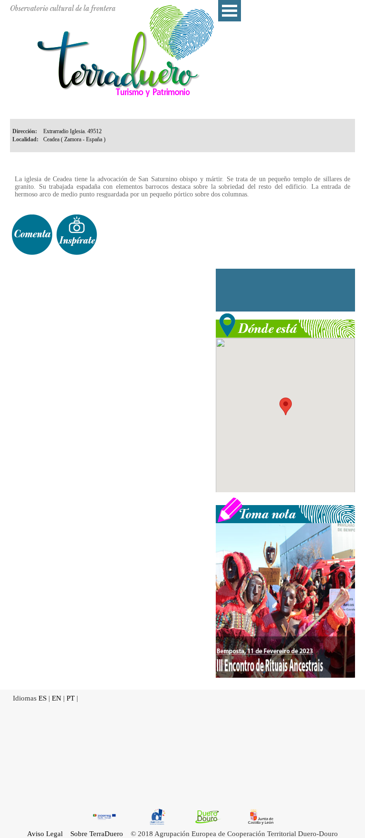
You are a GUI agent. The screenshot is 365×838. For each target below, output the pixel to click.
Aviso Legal (45, 834)
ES (42, 698)
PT (71, 698)
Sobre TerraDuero (96, 834)
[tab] (32, 235)
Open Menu (229, 10)
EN (56, 698)
